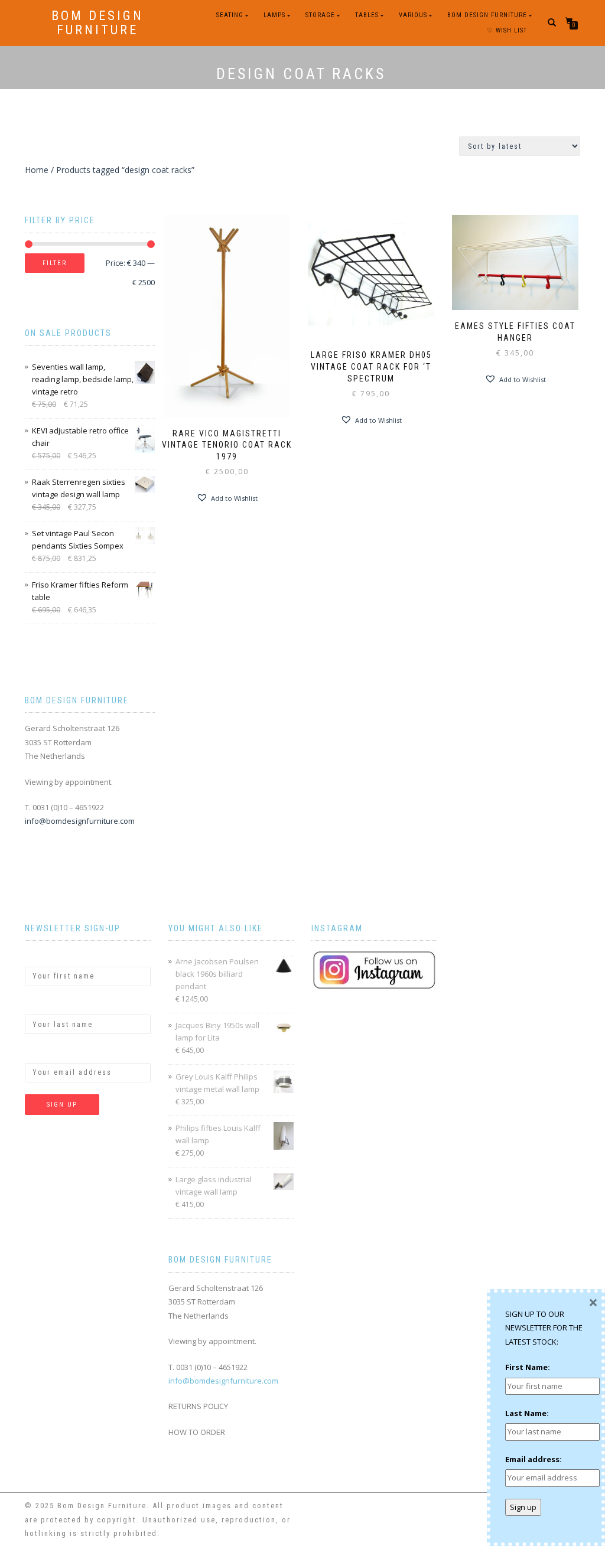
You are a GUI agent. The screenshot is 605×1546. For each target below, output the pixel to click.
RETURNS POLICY (198, 1406)
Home (36, 169)
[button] (227, 497)
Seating (229, 15)
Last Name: (47, 1004)
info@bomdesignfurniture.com (80, 821)
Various (413, 15)
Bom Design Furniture (97, 23)
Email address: (53, 1052)
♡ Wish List (507, 30)
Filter (55, 263)
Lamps (274, 15)
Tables (367, 15)
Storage (320, 15)
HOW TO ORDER (196, 1432)
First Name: (47, 956)
